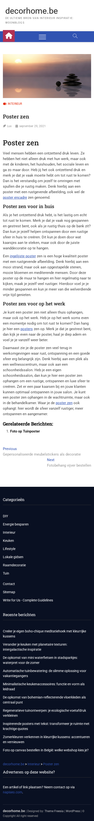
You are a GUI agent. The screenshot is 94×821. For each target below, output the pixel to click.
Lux (9, 126)
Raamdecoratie (14, 565)
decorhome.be (31, 11)
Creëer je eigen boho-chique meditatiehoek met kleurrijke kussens (44, 633)
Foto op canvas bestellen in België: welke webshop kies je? (46, 750)
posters (26, 329)
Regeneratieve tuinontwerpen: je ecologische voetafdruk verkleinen (44, 713)
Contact (9, 584)
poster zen (64, 403)
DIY (5, 516)
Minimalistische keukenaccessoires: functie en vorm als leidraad (44, 686)
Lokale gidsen (13, 557)
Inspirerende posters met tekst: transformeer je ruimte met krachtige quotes (46, 726)
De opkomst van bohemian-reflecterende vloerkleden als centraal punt (44, 699)
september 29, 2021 (32, 126)
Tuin (6, 573)
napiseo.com (12, 792)
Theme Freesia (54, 811)
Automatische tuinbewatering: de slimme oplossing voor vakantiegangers (44, 673)
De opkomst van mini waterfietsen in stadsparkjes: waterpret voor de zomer (40, 660)
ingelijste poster (23, 256)
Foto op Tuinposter (25, 431)
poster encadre (15, 197)
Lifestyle (9, 549)
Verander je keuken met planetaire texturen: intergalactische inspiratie (35, 646)
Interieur (15, 103)
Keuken (8, 541)
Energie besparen (16, 524)
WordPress (73, 811)
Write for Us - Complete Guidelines (28, 600)
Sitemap (9, 592)
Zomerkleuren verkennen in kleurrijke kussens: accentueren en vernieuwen (46, 739)
